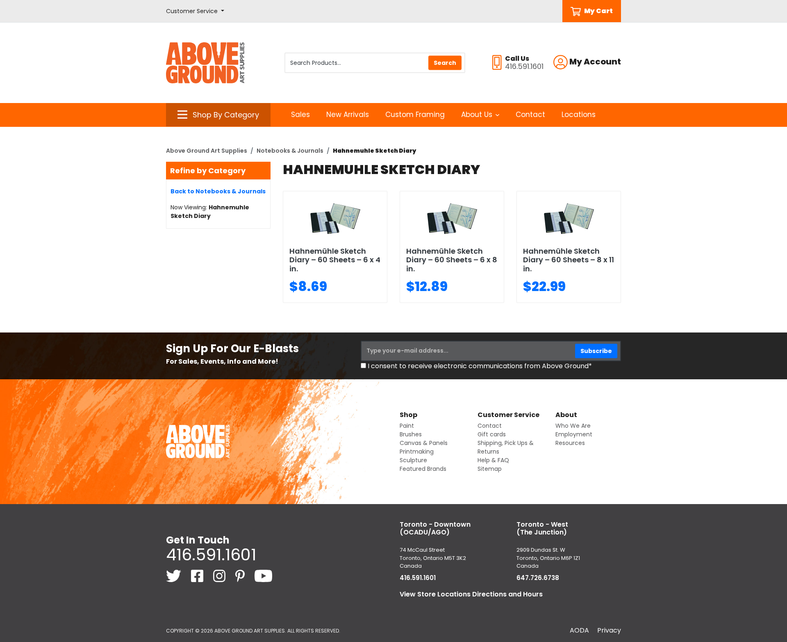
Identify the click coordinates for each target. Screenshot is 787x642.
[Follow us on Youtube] (263, 575)
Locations (579, 114)
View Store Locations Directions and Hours (471, 594)
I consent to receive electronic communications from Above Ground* (480, 366)
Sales (300, 114)
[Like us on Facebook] (198, 575)
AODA (579, 630)
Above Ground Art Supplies (206, 151)
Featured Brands (423, 469)
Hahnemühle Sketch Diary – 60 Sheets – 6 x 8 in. (451, 260)
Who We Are (573, 426)
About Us (476, 114)
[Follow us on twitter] (174, 575)
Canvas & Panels (424, 443)
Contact (530, 114)
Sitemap (490, 469)
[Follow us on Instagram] (220, 575)
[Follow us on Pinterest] (240, 575)
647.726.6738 (537, 577)
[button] (195, 11)
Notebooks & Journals (290, 151)
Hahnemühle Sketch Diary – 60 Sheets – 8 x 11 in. (568, 260)
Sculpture (413, 460)
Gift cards (492, 434)
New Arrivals (347, 114)
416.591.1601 (211, 554)
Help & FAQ (493, 460)
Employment (573, 434)
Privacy (609, 630)
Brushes (411, 434)
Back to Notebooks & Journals (218, 191)
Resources (570, 443)
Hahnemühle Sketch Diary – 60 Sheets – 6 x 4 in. (334, 260)
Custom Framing (415, 114)
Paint (407, 426)
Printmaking (417, 451)
